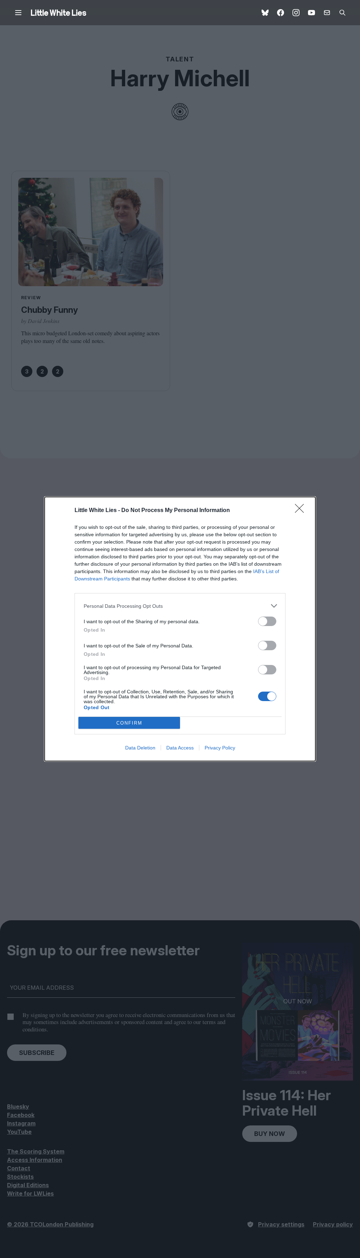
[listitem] (180, 606)
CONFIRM (129, 723)
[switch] (267, 621)
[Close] (301, 510)
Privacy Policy (220, 748)
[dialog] (180, 629)
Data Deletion (140, 748)
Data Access (180, 748)
